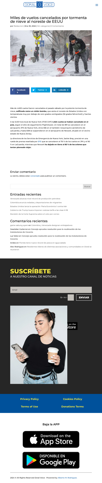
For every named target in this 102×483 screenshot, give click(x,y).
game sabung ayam (19, 225)
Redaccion (18, 26)
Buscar (87, 186)
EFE (39, 141)
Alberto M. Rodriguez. (67, 478)
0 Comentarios (57, 26)
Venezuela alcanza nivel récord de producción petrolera (35, 199)
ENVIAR (84, 297)
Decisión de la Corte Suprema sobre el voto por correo (34, 214)
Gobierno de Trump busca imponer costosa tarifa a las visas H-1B (39, 210)
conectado (35, 176)
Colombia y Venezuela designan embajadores (51, 225)
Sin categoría (43, 26)
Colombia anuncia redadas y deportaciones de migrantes (36, 202)
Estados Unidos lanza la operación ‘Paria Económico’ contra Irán (38, 206)
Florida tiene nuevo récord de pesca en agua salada (42, 243)
